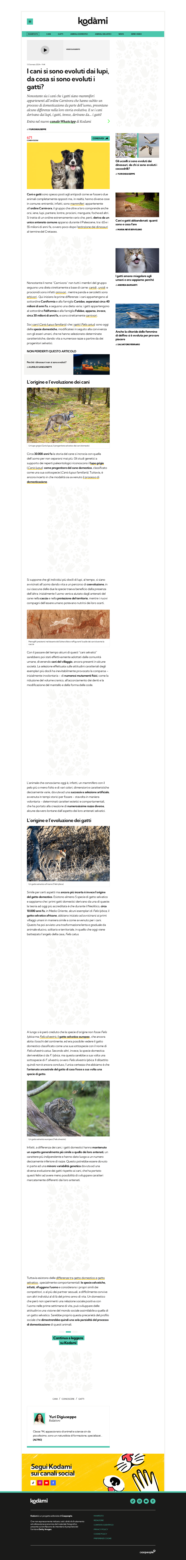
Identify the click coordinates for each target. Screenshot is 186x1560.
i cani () (48, 324)
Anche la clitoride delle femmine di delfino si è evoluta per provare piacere (137, 335)
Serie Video (136, 34)
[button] (33, 1482)
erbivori (32, 297)
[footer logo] (58, 1501)
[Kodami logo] (93, 21)
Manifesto (33, 34)
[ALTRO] (37, 1439)
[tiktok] (132, 1501)
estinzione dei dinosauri (93, 227)
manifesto (99, 1516)
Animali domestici (79, 34)
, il (65, 1036)
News (121, 34)
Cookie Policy (100, 1534)
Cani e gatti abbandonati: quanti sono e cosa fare (136, 222)
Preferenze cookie (102, 1538)
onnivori (61, 292)
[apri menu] (30, 21)
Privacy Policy (101, 1529)
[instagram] (139, 1501)
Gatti (60, 34)
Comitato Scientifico (103, 1525)
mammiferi (77, 203)
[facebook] (152, 1501)
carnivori (91, 315)
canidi (92, 287)
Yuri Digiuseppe (62, 1417)
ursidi (101, 287)
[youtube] (146, 1501)
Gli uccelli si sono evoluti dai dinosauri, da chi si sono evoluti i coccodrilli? (136, 164)
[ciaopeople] (147, 1552)
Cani (48, 34)
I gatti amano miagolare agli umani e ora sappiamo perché (135, 278)
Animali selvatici (103, 34)
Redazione (99, 1520)
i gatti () (84, 324)
